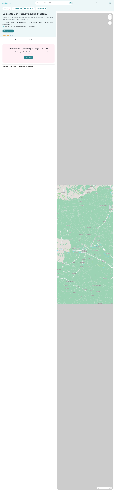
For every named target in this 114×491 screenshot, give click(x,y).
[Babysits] (7, 3)
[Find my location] (110, 23)
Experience (18, 8)
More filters (42, 8)
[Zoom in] (110, 15)
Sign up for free (8, 31)
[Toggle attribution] (111, 488)
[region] (85, 251)
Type (7, 8)
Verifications (30, 8)
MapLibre (99, 488)
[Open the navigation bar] (110, 3)
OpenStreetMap (106, 488)
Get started (28, 57)
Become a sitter (101, 3)
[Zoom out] (110, 18)
